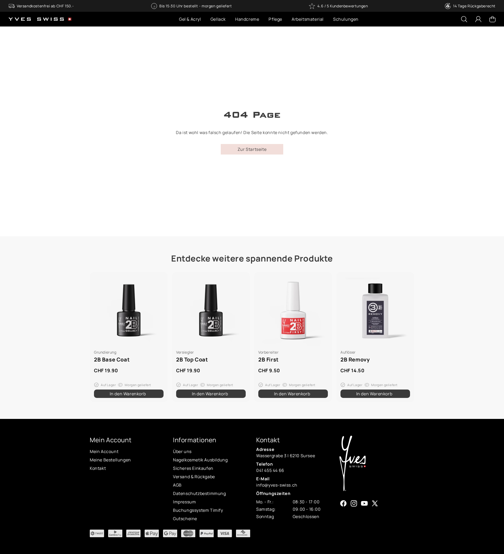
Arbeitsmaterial (308, 19)
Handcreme (247, 19)
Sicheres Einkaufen (193, 468)
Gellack (218, 19)
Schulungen (346, 19)
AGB (177, 485)
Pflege (275, 19)
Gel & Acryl (190, 19)
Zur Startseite (252, 149)
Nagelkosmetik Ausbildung (200, 460)
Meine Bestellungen (110, 460)
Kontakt (98, 468)
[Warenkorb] (492, 19)
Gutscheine (185, 518)
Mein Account (104, 451)
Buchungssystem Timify (198, 510)
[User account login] (478, 19)
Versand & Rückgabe (194, 477)
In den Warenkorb (128, 394)
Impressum (184, 502)
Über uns (182, 451)
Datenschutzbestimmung (199, 493)
